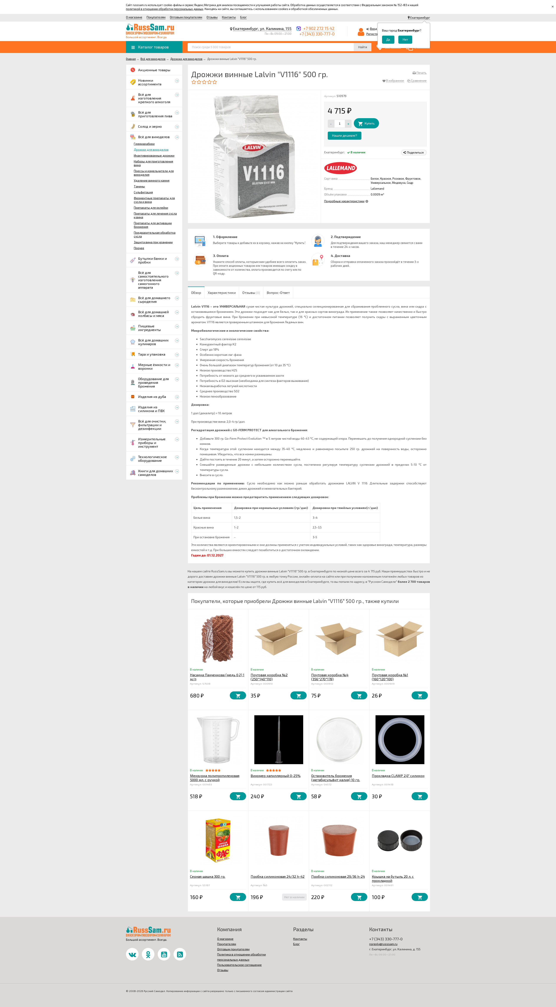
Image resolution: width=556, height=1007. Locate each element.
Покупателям (156, 17)
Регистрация (375, 34)
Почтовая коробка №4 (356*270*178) (329, 677)
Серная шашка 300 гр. (207, 876)
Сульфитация (143, 192)
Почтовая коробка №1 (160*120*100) (390, 677)
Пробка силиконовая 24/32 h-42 (277, 876)
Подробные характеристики (344, 201)
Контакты (229, 17)
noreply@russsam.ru (383, 944)
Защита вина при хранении (153, 242)
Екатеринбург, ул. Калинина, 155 (262, 28)
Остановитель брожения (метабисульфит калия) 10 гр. (335, 777)
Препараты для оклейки (151, 207)
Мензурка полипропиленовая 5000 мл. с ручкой (214, 777)
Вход (373, 28)
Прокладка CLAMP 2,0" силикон (398, 775)
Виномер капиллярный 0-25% (276, 775)
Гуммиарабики (144, 144)
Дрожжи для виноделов (151, 149)
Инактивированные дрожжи (154, 155)
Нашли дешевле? (344, 135)
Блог (243, 17)
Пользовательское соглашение (239, 965)
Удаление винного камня (151, 180)
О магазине (134, 17)
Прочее (139, 248)
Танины (139, 186)
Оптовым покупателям (186, 17)
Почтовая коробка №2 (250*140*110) (269, 677)
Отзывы (212, 17)
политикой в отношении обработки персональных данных (164, 9)
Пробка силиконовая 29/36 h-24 (338, 876)
